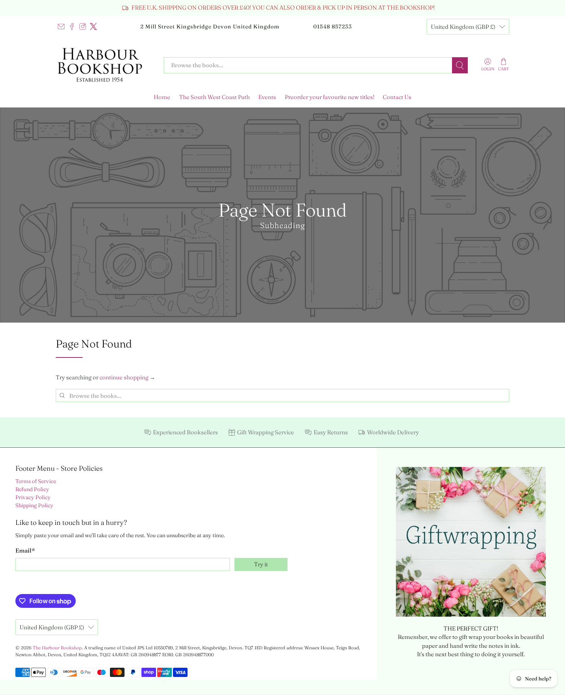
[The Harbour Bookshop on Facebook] (71, 26)
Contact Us (397, 97)
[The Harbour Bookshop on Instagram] (82, 26)
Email (25, 550)
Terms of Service (35, 481)
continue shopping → (127, 377)
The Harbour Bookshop (57, 647)
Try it (261, 564)
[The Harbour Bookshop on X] (93, 26)
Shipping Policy (34, 505)
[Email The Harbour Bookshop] (61, 26)
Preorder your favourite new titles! (329, 97)
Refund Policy (32, 489)
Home (162, 97)
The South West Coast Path (214, 97)
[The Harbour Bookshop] (104, 65)
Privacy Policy (33, 497)
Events (267, 97)
